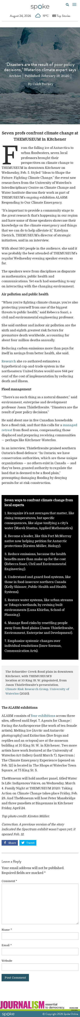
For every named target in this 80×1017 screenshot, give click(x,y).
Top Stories (63, 16)
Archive (15, 76)
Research (9, 361)
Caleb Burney (43, 84)
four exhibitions (43, 716)
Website (7, 960)
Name (7, 929)
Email (7, 945)
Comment (9, 881)
